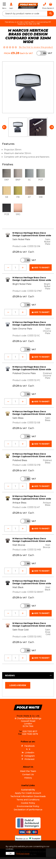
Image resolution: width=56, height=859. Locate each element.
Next (52, 127)
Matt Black (17, 587)
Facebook (29, 746)
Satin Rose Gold (20, 629)
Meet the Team (28, 771)
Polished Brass (19, 460)
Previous (4, 127)
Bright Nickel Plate (21, 284)
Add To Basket (42, 267)
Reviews (10, 675)
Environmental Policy (28, 806)
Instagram (29, 756)
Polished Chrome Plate (24, 373)
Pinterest (29, 759)
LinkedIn (29, 752)
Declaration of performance (28, 809)
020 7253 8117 (30, 731)
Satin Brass (17, 418)
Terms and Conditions (28, 799)
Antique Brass (19, 502)
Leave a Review (17, 685)
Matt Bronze (18, 545)
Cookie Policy (28, 803)
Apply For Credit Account (28, 793)
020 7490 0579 (30, 734)
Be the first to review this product (36, 47)
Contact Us (28, 774)
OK (10, 853)
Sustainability (28, 789)
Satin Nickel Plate (21, 239)
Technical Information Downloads (28, 796)
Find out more (22, 853)
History (28, 777)
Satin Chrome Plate (22, 328)
